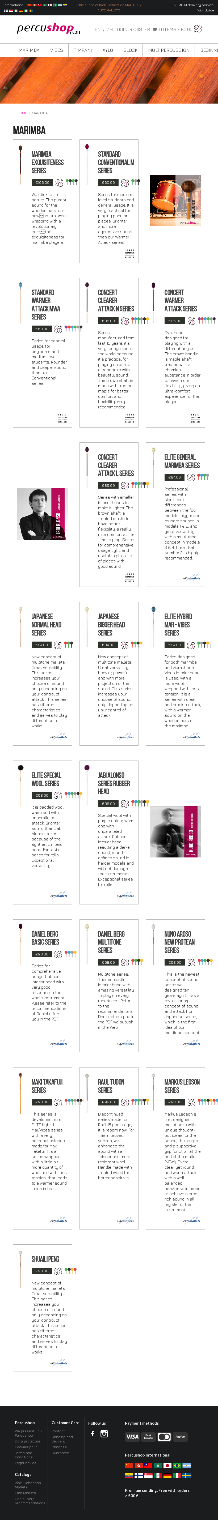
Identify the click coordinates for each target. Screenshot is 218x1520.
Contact (58, 1431)
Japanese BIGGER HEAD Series (111, 625)
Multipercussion (169, 50)
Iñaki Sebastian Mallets (28, 1485)
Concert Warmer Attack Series (181, 301)
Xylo (108, 50)
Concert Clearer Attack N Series (116, 301)
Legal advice (25, 1463)
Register (139, 29)
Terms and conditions (24, 1454)
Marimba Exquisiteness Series (48, 163)
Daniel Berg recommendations (29, 1500)
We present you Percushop (28, 1433)
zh (110, 29)
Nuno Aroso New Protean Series (180, 943)
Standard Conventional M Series (116, 163)
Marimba (29, 50)
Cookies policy (27, 1447)
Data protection (28, 1441)
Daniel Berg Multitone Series (111, 943)
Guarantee (60, 1452)
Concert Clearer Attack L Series (116, 466)
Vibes (56, 50)
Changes (59, 1447)
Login (121, 29)
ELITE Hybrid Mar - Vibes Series (178, 625)
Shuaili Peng (45, 1259)
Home (22, 113)
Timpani (83, 50)
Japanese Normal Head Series (46, 625)
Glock (130, 50)
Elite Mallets (25, 1493)
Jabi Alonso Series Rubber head (114, 784)
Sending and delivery (62, 1438)
